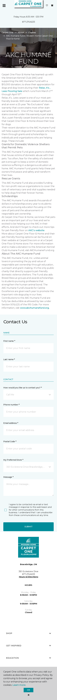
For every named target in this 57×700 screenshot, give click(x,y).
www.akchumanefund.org (34, 308)
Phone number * (11, 405)
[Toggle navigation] (4, 5)
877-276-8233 (28, 22)
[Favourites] (47, 5)
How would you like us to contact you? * (22, 388)
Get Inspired (13, 645)
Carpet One (7, 32)
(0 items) (52, 5)
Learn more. (19, 685)
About (21, 32)
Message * (8, 477)
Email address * (10, 423)
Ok (28, 690)
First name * (9, 341)
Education (12, 658)
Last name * (9, 359)
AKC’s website (36, 230)
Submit (28, 526)
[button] (28, 395)
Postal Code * (9, 441)
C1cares (32, 32)
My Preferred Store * (13, 460)
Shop (9, 633)
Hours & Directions (28, 577)
